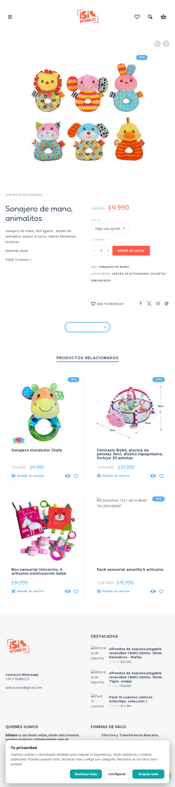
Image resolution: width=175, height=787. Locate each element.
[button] (10, 17)
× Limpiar (98, 239)
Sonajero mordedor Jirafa (36, 450)
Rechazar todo (86, 774)
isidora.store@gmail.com (23, 687)
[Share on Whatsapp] (165, 303)
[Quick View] (68, 476)
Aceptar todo (148, 774)
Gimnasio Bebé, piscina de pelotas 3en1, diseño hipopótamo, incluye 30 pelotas (130, 454)
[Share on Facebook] (139, 303)
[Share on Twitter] (148, 303)
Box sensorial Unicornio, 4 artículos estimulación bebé (38, 571)
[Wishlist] (137, 17)
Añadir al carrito (131, 250)
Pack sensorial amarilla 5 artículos (130, 569)
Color (96, 220)
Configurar (117, 774)
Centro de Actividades (24, 194)
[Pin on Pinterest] (156, 303)
